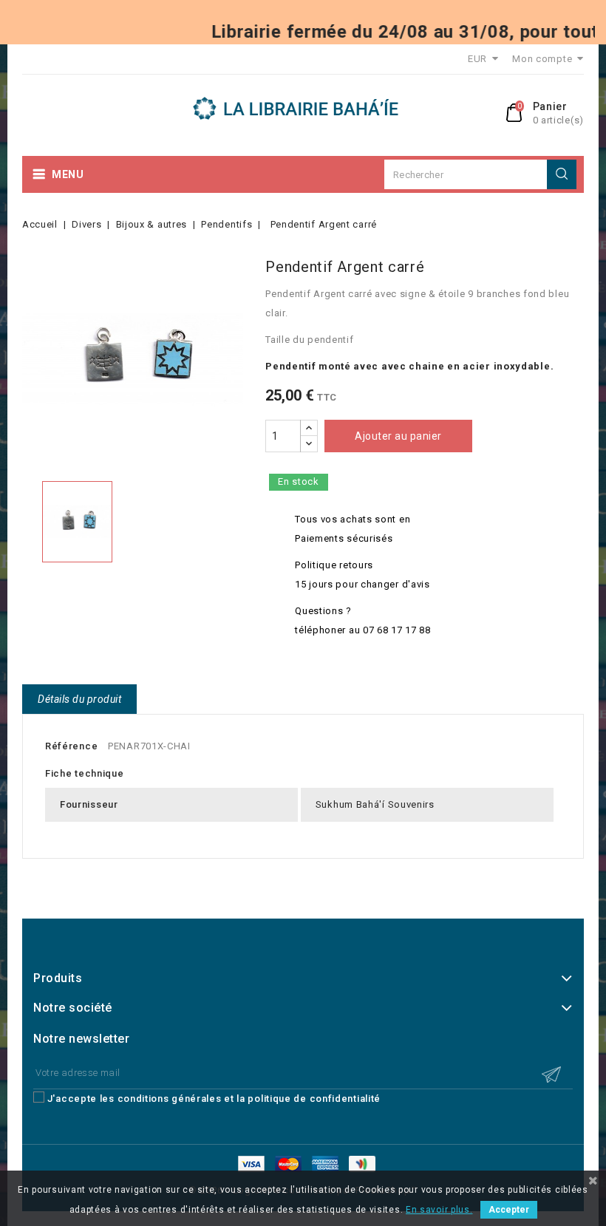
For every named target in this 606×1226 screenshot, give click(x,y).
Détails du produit (79, 699)
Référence (71, 746)
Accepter (508, 1210)
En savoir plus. (439, 1210)
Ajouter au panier (398, 436)
